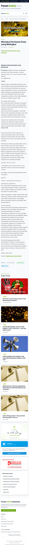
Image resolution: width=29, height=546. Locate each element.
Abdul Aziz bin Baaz (8, 476)
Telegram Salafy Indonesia (8, 510)
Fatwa (6, 18)
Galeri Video (4, 526)
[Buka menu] (26, 13)
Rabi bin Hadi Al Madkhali (9, 486)
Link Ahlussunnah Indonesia (7, 523)
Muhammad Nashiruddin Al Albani (11, 478)
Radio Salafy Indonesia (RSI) (7, 521)
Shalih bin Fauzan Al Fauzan (10, 484)
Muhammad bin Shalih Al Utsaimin (11, 481)
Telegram (6, 265)
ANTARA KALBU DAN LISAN (11, 1)
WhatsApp (21, 262)
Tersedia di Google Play (15, 467)
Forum (5, 13)
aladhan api (17, 437)
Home (2, 18)
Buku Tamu (3, 519)
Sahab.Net (5, 489)
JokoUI (18, 542)
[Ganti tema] (23, 13)
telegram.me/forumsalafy (14, 453)
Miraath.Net (6, 492)
